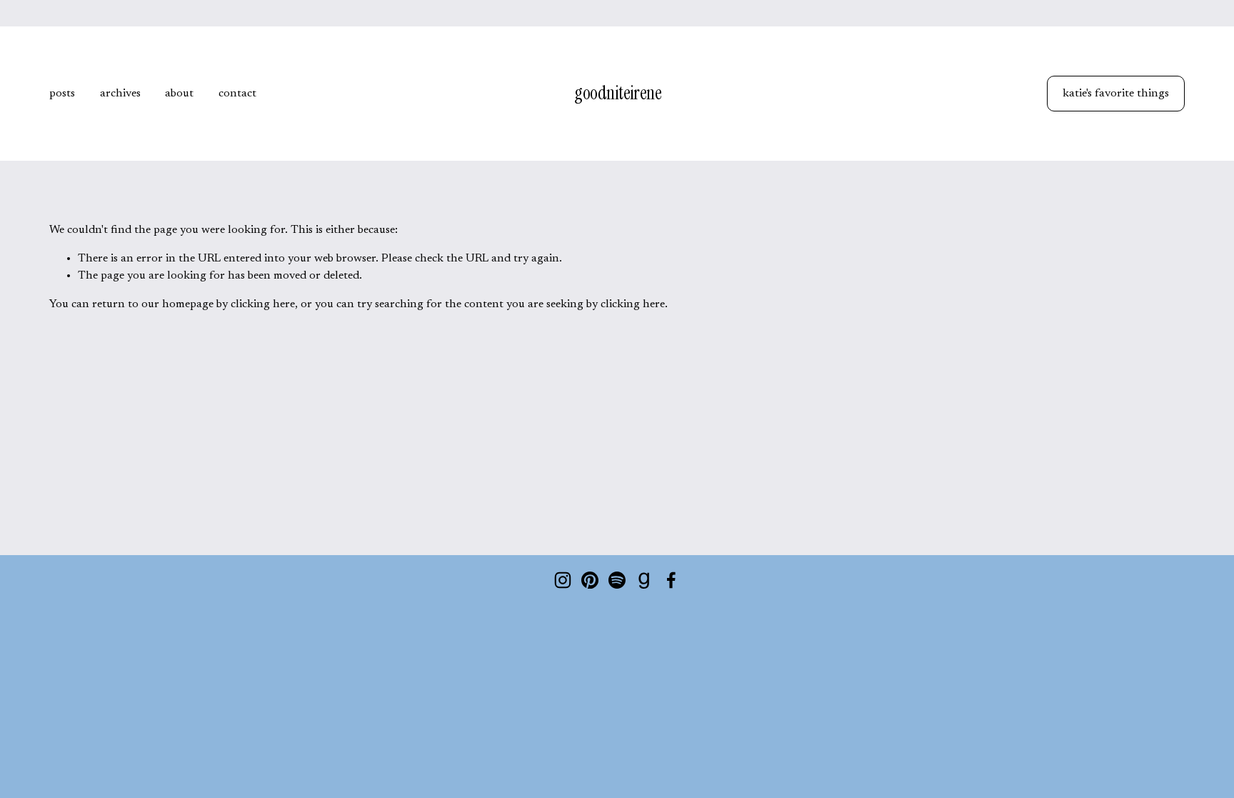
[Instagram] (562, 580)
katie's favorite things (1116, 93)
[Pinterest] (589, 580)
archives (120, 93)
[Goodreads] (644, 580)
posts (62, 93)
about (179, 93)
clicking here (263, 304)
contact (237, 93)
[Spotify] (617, 580)
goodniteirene (617, 93)
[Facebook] (671, 580)
